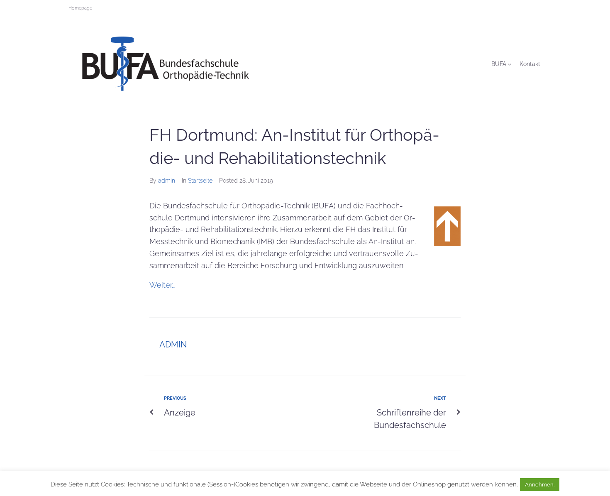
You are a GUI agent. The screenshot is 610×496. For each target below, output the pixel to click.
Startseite (200, 180)
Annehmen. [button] (539, 484)
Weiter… (162, 285)
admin (166, 180)
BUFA (498, 64)
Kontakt (530, 64)
